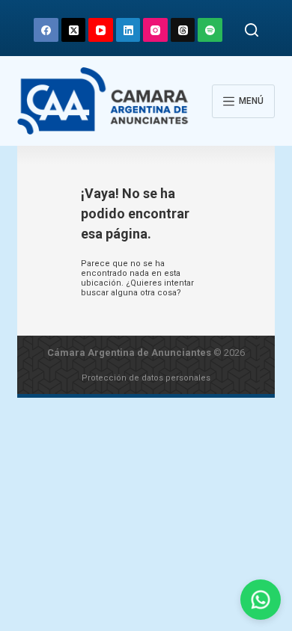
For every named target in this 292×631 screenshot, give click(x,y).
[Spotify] (210, 30)
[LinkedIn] (128, 30)
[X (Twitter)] (73, 30)
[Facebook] (46, 30)
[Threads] (183, 30)
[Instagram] (155, 30)
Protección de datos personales (146, 378)
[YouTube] (100, 30)
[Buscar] (251, 30)
